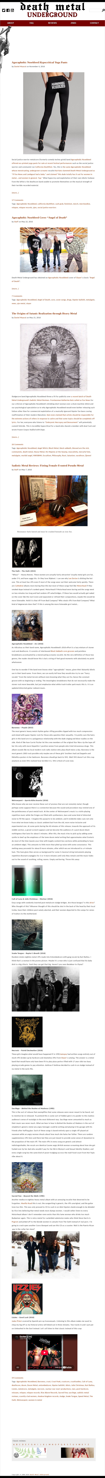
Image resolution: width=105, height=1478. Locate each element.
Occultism (47, 456)
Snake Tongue (71, 1396)
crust (48, 1382)
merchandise (84, 204)
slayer (28, 304)
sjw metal (21, 304)
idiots (68, 1385)
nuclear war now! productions (58, 1389)
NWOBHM (37, 456)
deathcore (16, 1385)
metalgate (90, 300)
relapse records (25, 208)
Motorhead (81, 586)
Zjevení (88, 456)
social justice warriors (47, 208)
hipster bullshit (78, 300)
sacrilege (72, 1393)
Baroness (41, 1382)
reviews (52, 23)
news (14, 304)
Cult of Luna (87, 1382)
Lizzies (14, 1389)
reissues (15, 1393)
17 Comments (17, 200)
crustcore (66, 1382)
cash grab (59, 204)
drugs (69, 300)
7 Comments (17, 296)
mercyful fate (84, 452)
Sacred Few (63, 1393)
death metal (28, 452)
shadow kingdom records (48, 1396)
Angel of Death (44, 300)
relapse (15, 208)
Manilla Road (26, 1203)
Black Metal (54, 448)
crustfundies (76, 1382)
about (10, 23)
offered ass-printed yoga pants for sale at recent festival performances (42, 163)
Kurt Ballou (89, 1385)
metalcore (22, 1389)
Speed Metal (83, 1396)
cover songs (61, 300)
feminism (68, 204)
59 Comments (17, 1378)
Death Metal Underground (39, 1474)
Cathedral (19, 586)
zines (73, 23)
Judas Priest (17, 1321)
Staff (16, 222)
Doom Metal (32, 1385)
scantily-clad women (28, 1396)
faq (31, 23)
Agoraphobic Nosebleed (81, 160)
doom (23, 1385)
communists (17, 452)
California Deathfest (43, 167)
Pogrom (15, 1222)
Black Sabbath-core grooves (62, 651)
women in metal (35, 1400)
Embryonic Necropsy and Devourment (62, 422)
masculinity (73, 452)
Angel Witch (43, 448)
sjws (35, 208)
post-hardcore (82, 1389)
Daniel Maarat (20, 67)
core (53, 300)
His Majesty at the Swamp (56, 452)
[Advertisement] (55, 43)
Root (64, 456)
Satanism (71, 456)
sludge (62, 1396)
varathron (80, 456)
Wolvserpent (22, 1400)
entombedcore (45, 1385)
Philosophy (56, 456)
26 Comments (17, 445)
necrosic (41, 1389)
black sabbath (65, 448)
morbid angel (26, 456)
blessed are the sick (80, 448)
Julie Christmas (77, 1385)
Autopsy (63, 1054)
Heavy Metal (39, 452)
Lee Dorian (73, 579)
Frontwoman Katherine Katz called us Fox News (70, 400)
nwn (73, 1389)
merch (75, 204)
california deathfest (46, 204)
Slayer (78, 278)
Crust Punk (56, 1382)
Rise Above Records (49, 1393)
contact (94, 23)
